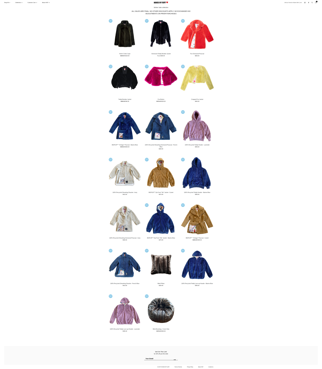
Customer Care (32, 2)
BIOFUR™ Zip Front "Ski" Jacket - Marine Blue (161, 238)
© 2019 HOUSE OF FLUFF (163, 367)
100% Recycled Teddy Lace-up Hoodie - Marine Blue (197, 283)
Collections (18, 2)
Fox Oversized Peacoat (197, 53)
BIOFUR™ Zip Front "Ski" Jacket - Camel (161, 192)
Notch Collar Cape (124, 53)
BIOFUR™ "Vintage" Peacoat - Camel (197, 238)
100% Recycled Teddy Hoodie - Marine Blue (197, 192)
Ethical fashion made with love (293, 2)
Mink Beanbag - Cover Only (161, 329)
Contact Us (210, 367)
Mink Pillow (161, 283)
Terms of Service (178, 367)
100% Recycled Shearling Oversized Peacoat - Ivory (124, 238)
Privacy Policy (190, 367)
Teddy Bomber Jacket (124, 99)
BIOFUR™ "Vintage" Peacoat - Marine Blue (125, 145)
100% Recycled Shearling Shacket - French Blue (124, 283)
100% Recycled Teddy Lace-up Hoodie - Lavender (125, 329)
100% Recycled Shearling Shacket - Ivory (125, 192)
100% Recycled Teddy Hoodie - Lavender (197, 145)
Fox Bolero (161, 99)
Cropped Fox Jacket (197, 99)
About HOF (45, 2)
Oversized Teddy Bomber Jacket (161, 53)
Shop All (6, 2)
